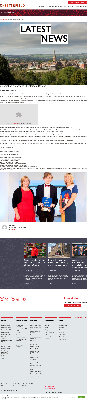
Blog (82, 2)
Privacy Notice (4, 386)
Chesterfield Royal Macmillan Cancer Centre (34, 352)
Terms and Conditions (23, 386)
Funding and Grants (6, 346)
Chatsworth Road (34, 376)
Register (20, 384)
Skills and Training (5, 348)
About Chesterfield (49, 323)
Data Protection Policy (28, 384)
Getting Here (62, 334)
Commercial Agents (6, 327)
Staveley (32, 334)
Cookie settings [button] (72, 397)
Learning (47, 325)
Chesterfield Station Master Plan (35, 332)
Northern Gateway (34, 346)
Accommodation (63, 325)
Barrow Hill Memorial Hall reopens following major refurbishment (58, 262)
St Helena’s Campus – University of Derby (35, 356)
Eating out (61, 332)
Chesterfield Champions (21, 337)
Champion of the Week (21, 343)
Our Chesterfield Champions (19, 346)
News (71, 2)
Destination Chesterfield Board (21, 329)
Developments (68, 6)
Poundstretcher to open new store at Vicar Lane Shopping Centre (35, 262)
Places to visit (62, 339)
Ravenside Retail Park (35, 365)
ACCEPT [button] (81, 397)
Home (2, 384)
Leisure (46, 327)
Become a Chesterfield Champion (21, 340)
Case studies (4, 358)
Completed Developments (33, 343)
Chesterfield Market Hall (36, 373)
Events (77, 2)
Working (47, 334)
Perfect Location (5, 332)
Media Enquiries (20, 334)
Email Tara (12, 229)
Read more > (51, 283)
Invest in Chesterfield (6, 330)
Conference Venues (6, 355)
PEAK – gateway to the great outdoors (35, 328)
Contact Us (14, 384)
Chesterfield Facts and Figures (6, 341)
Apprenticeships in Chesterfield (49, 337)
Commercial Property (6, 325)
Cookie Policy (13, 386)
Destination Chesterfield (12, 5)
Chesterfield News (3, 19)
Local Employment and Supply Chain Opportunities (6, 352)
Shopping (61, 327)
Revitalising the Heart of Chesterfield (36, 337)
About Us (8, 384)
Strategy (18, 332)
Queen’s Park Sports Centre (35, 362)
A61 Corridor (33, 359)
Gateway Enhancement (35, 371)
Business (41, 6)
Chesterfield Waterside (35, 325)
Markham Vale (33, 340)
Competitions (62, 336)
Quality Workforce (5, 334)
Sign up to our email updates (72, 305)
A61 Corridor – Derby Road (35, 368)
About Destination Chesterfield (20, 326)
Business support (5, 344)
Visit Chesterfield (63, 323)
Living (46, 330)
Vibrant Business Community (5, 337)
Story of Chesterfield (50, 332)
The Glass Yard (34, 349)
